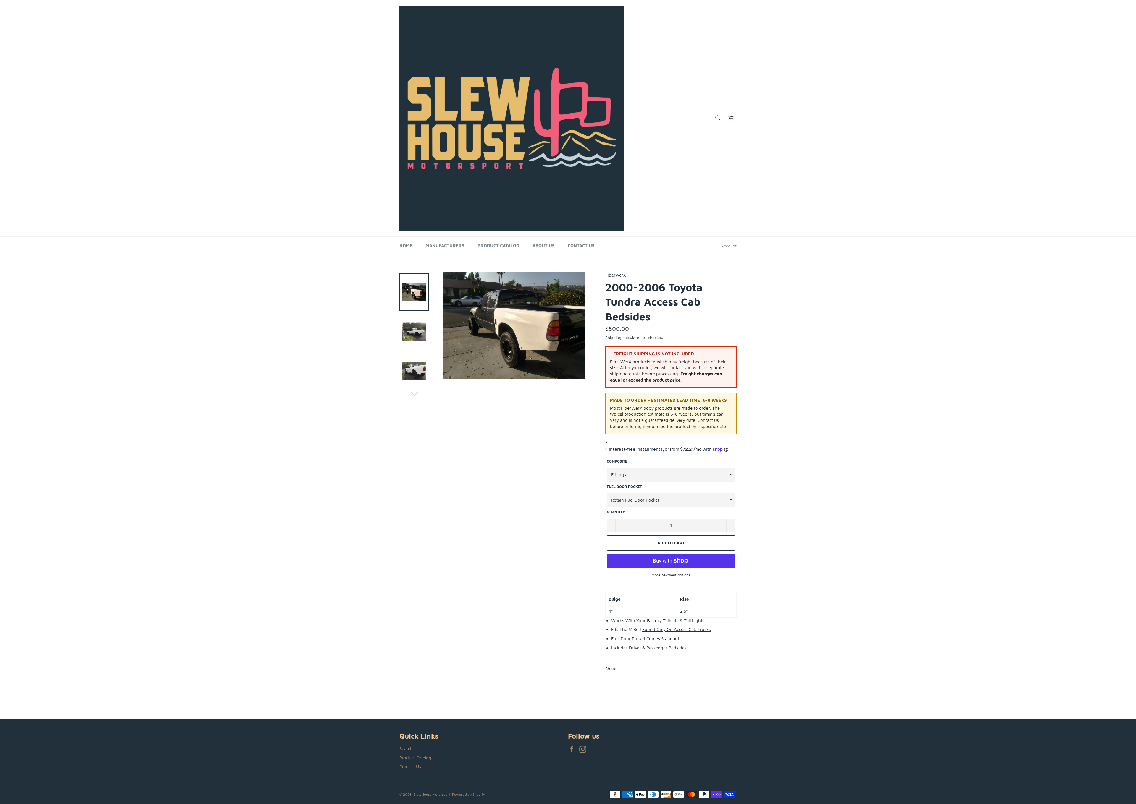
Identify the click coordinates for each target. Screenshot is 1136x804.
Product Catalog (498, 245)
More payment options (671, 575)
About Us (543, 245)
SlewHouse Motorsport (432, 794)
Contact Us (581, 245)
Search (406, 748)
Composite (617, 461)
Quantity (616, 512)
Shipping (613, 337)
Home (405, 245)
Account (729, 245)
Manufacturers (444, 245)
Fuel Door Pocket (624, 486)
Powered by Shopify (468, 794)
